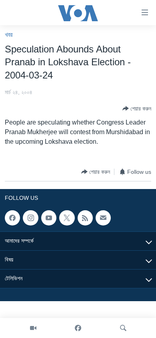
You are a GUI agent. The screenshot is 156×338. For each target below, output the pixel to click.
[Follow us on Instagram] (30, 217)
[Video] (33, 328)
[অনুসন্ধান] (123, 328)
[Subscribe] (103, 217)
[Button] (136, 108)
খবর (8, 34)
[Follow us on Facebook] (12, 217)
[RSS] (85, 217)
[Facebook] (78, 328)
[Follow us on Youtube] (48, 217)
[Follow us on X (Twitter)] (66, 217)
